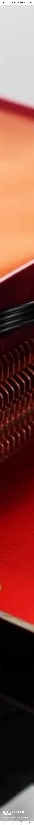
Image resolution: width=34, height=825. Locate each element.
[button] (3, 2)
